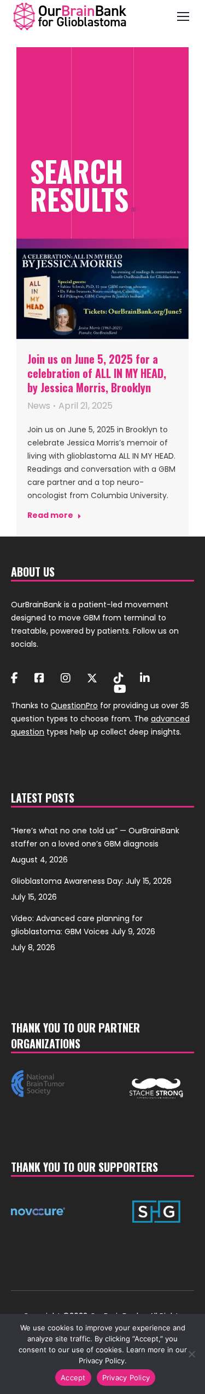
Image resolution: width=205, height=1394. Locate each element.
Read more (50, 515)
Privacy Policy (126, 1377)
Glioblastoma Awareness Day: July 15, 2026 (91, 881)
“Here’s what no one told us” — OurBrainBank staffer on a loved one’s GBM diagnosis (95, 837)
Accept (73, 1377)
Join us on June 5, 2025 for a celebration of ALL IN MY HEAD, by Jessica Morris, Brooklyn (96, 373)
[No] (191, 1353)
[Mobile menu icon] (183, 16)
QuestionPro (74, 705)
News (38, 405)
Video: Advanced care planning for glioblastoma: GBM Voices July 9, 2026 (83, 925)
